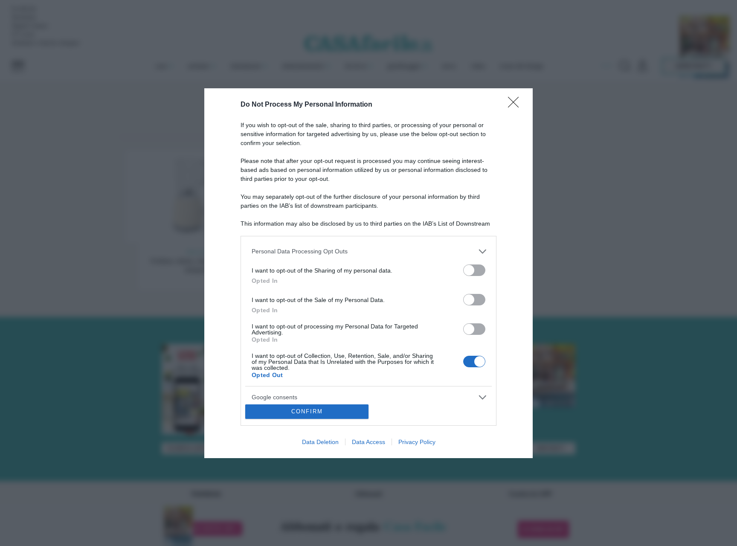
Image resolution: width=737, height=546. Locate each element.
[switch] (474, 270)
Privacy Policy (416, 442)
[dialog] (368, 273)
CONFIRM (307, 411)
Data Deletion (320, 442)
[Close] (516, 105)
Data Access (368, 442)
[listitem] (368, 251)
